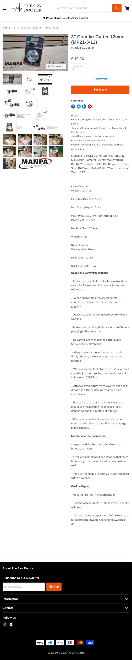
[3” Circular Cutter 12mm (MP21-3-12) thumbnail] (11, 79)
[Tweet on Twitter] (79, 106)
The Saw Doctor (84, 47)
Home (6, 27)
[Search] (117, 8)
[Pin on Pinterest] (90, 106)
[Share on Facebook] (73, 106)
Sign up (54, 586)
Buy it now (100, 89)
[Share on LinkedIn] (84, 106)
